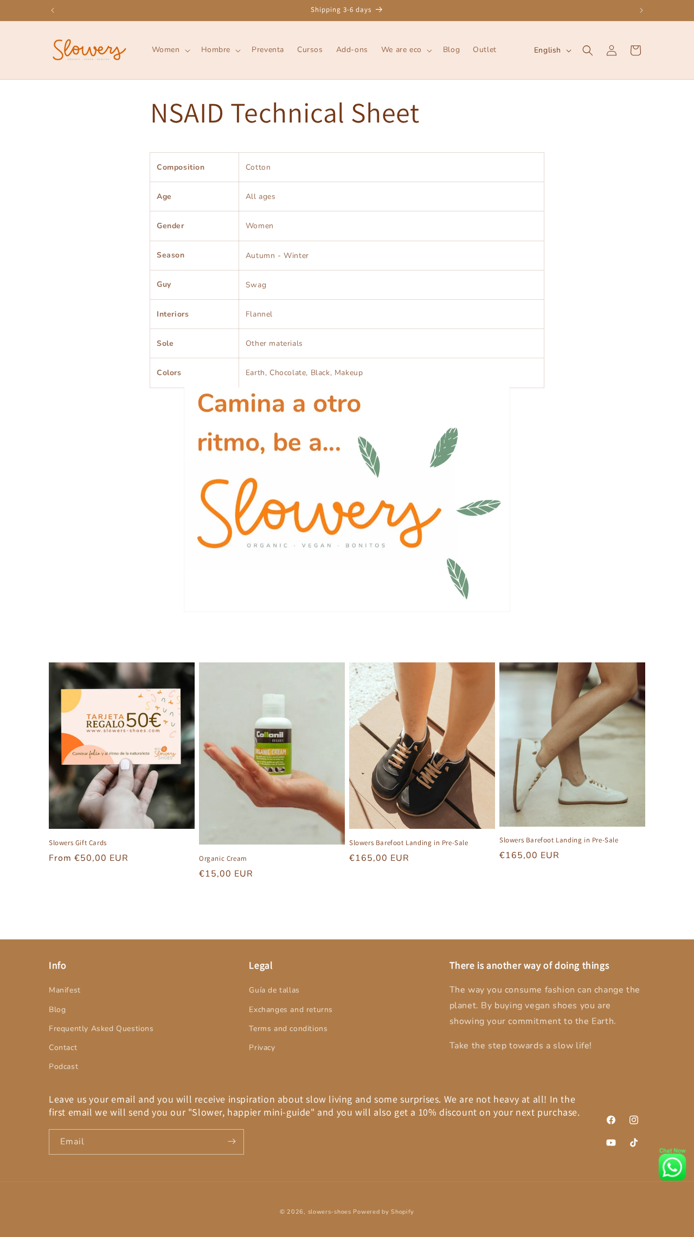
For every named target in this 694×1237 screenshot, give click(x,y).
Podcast (63, 1066)
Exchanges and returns (291, 1009)
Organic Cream (223, 858)
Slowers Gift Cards (78, 842)
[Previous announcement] (53, 10)
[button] (170, 49)
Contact (63, 1047)
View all (347, 907)
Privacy (262, 1047)
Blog (57, 1009)
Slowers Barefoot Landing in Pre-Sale (408, 842)
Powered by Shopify (383, 1212)
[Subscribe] (231, 1141)
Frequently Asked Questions (101, 1028)
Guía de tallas (274, 990)
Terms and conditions (288, 1028)
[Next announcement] (641, 10)
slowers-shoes (329, 1212)
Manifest (65, 990)
